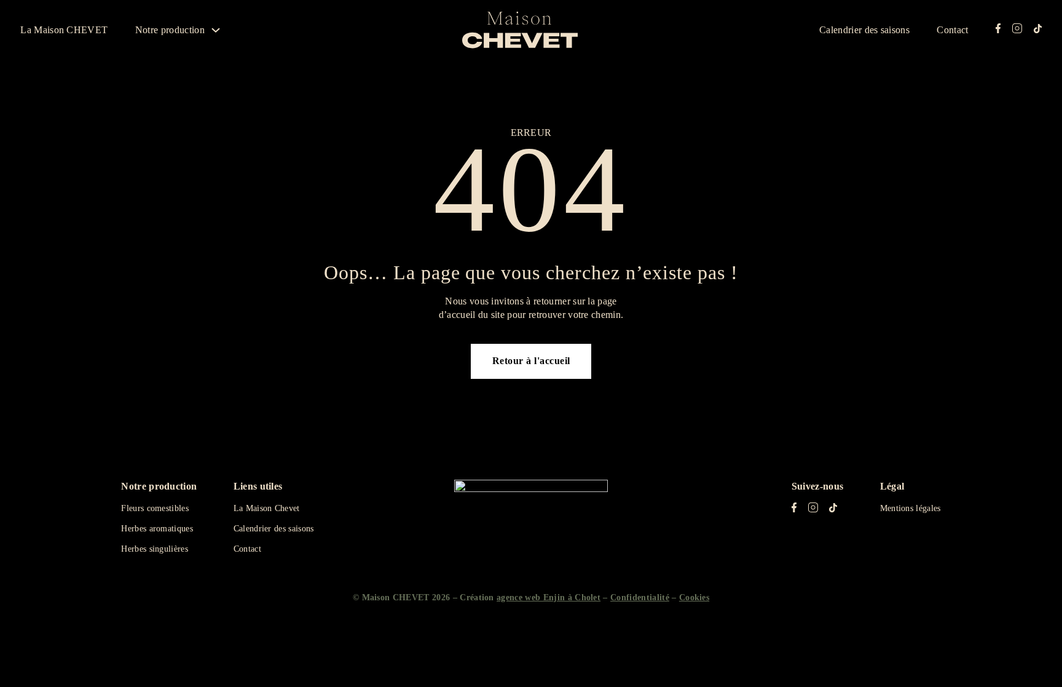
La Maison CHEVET (64, 30)
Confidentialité (639, 597)
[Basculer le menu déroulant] (216, 30)
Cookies (694, 597)
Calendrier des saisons (864, 30)
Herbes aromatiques (157, 528)
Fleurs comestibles (155, 508)
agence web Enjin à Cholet (548, 597)
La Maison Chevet (267, 508)
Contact (952, 30)
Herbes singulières (154, 549)
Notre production (170, 30)
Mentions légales (910, 508)
